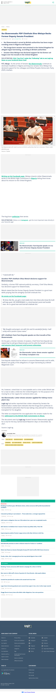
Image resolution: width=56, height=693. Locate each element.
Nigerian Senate (18, 439)
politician (16, 216)
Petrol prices (26, 442)
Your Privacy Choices (29, 692)
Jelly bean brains (16, 442)
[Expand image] (53, 117)
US (2, 582)
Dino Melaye (9, 439)
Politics (8, 26)
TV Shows (3, 594)
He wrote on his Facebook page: (14, 296)
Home (3, 26)
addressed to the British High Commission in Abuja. (25, 416)
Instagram (24, 220)
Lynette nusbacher (37, 442)
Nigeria (34, 178)
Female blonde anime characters (14, 445)
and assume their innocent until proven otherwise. (21, 345)
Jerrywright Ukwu (17, 38)
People (3, 575)
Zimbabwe (7, 442)
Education (3, 522)
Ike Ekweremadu (35, 64)
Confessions (4, 516)
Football (3, 535)
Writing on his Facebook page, (13, 176)
